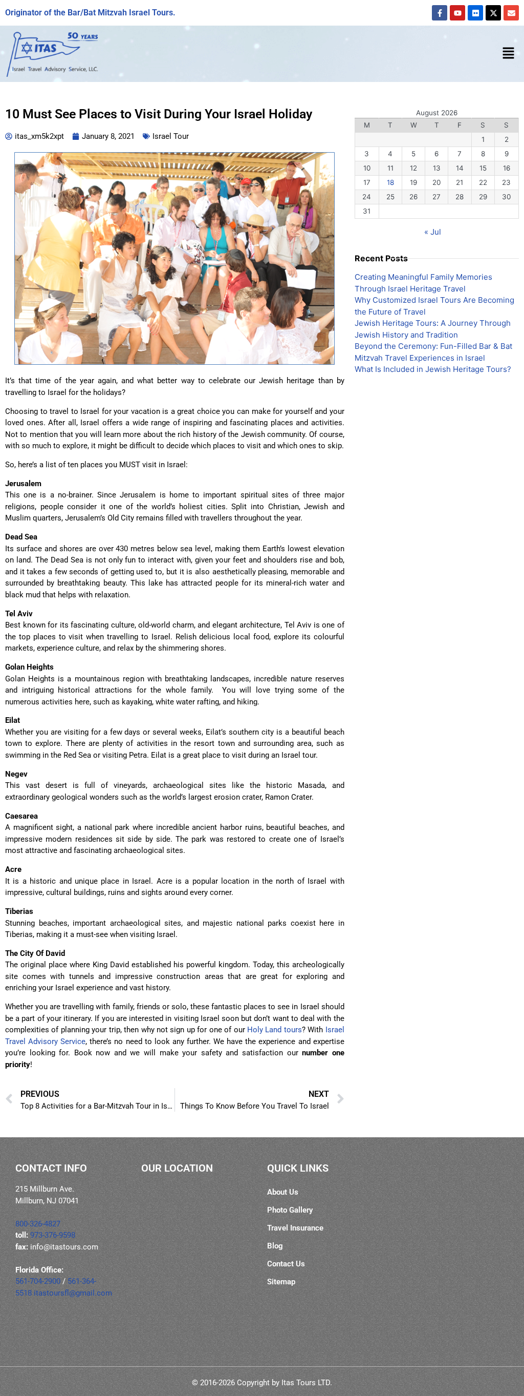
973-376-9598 (52, 1235)
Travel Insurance (295, 1228)
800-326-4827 (37, 1223)
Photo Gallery (290, 1210)
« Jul (432, 232)
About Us (282, 1192)
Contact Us (286, 1263)
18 (390, 182)
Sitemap (281, 1281)
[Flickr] (475, 12)
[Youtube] (457, 12)
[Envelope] (511, 12)
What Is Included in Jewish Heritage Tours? (433, 369)
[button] (508, 54)
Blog (275, 1246)
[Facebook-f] (439, 12)
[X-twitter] (493, 12)
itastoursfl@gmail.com (73, 1293)
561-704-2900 (37, 1281)
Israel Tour (170, 136)
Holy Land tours (274, 1029)
